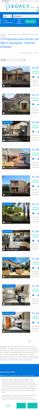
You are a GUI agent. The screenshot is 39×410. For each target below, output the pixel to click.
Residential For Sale (15, 375)
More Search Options (19, 21)
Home (6, 375)
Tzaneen (36, 34)
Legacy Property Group (14, 34)
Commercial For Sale (27, 375)
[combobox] (12, 60)
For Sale (30, 34)
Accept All (32, 405)
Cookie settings (8, 405)
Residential (25, 34)
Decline (21, 405)
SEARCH (31, 21)
